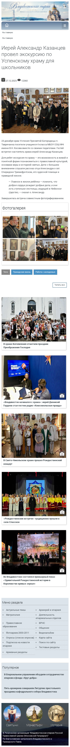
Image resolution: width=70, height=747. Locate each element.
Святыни (12, 725)
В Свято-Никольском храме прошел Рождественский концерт (32, 462)
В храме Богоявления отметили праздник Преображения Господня (25, 346)
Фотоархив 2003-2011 (17, 632)
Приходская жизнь (22, 272)
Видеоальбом (46, 632)
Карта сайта (45, 637)
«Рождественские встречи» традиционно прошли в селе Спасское (31, 520)
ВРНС (42, 623)
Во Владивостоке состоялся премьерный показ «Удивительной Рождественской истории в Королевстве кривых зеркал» (29, 580)
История (56, 725)
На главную (7, 32)
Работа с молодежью (45, 272)
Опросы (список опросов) (20, 637)
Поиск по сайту (47, 642)
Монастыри (34, 725)
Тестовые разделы (49, 647)
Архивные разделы (16, 652)
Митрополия (13, 614)
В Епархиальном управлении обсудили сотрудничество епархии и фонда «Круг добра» (34, 676)
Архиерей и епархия (50, 610)
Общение (44, 628)
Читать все (60, 285)
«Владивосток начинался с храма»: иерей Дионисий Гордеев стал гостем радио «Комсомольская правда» (32, 404)
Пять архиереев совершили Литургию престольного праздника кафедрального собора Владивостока (32, 690)
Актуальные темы (16, 610)
